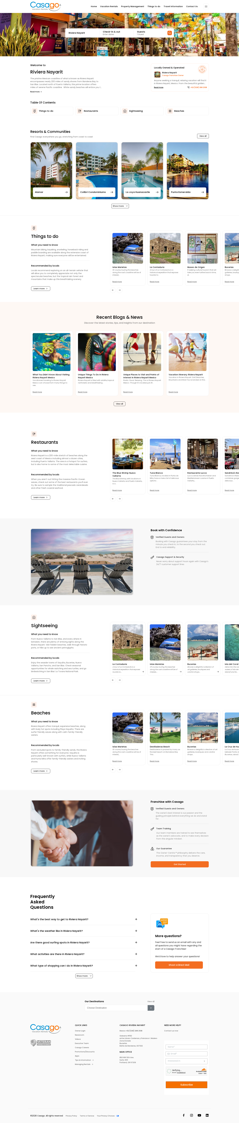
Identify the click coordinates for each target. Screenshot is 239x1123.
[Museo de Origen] (202, 248)
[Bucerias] (202, 642)
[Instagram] (191, 1116)
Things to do (153, 6)
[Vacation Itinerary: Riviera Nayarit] (187, 352)
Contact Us (192, 6)
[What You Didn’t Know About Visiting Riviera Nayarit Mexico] (51, 352)
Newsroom (79, 1035)
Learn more (39, 288)
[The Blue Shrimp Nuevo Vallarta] (127, 454)
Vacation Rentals (109, 6)
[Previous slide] (113, 290)
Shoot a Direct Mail (179, 965)
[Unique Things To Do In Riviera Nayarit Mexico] (97, 352)
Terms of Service (87, 1116)
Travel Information (173, 6)
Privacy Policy (71, 1116)
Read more (35, 92)
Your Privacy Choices (106, 1116)
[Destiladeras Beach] (165, 727)
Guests (141, 31)
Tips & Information (83, 1060)
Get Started (180, 864)
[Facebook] (183, 1116)
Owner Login (80, 1031)
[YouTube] (199, 1116)
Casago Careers (82, 1048)
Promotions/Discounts (85, 1052)
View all (202, 136)
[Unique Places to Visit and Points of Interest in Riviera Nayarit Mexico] (142, 352)
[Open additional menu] (206, 6)
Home (94, 6)
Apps (77, 1056)
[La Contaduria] (165, 248)
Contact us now (171, 1031)
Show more (118, 206)
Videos (78, 1039)
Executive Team (82, 1043)
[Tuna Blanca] (165, 454)
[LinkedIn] (207, 1116)
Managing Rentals (82, 1064)
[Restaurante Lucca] (202, 454)
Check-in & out (111, 31)
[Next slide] (119, 290)
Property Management (132, 6)
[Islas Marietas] (127, 248)
